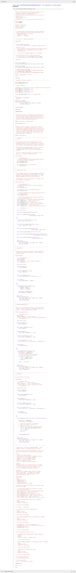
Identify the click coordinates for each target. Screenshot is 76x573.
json (74, 571)
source (54, 5)
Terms (12, 571)
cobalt (14, 5)
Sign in (74, 1)
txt (71, 571)
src (43, 5)
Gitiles (6, 571)
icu (51, 5)
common (59, 5)
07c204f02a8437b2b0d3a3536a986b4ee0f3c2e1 (30, 5)
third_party (47, 5)
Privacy (9, 571)
